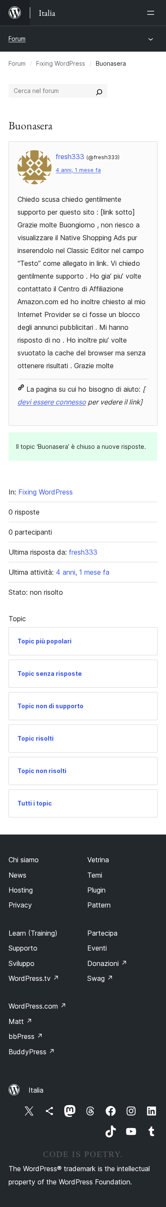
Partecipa (102, 933)
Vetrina (98, 859)
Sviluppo (21, 963)
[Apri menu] (152, 13)
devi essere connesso (51, 402)
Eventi (97, 948)
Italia (36, 1090)
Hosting (21, 890)
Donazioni (107, 963)
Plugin (96, 890)
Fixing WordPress (60, 63)
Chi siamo (24, 859)
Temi (94, 875)
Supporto (23, 948)
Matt (20, 1021)
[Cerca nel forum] (99, 91)
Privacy (20, 905)
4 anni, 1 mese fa (78, 170)
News (17, 875)
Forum (17, 38)
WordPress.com (37, 1006)
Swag (100, 978)
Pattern (99, 905)
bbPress (26, 1036)
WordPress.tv (34, 978)
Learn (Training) (33, 933)
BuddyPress (32, 1051)
